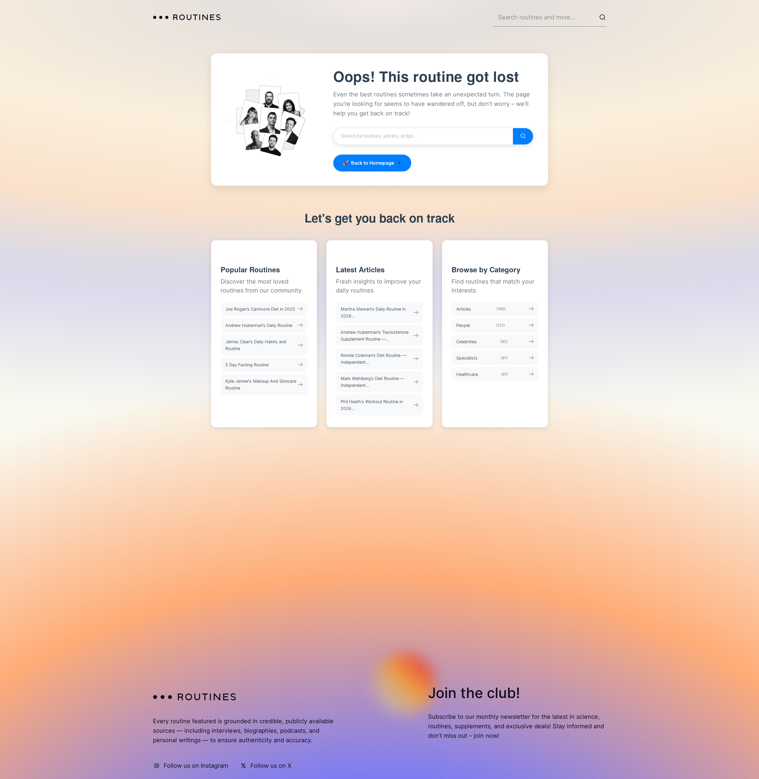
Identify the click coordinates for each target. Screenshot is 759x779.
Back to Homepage (372, 163)
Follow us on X (271, 765)
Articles (481, 308)
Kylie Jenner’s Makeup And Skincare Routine (260, 384)
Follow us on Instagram (196, 765)
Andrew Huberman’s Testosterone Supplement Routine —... (375, 335)
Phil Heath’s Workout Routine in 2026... (372, 405)
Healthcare (482, 374)
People (480, 325)
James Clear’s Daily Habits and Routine (255, 345)
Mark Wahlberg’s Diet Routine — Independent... (372, 382)
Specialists (482, 357)
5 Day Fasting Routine (247, 364)
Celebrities (482, 341)
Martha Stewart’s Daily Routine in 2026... (373, 312)
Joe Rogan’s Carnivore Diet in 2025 (260, 308)
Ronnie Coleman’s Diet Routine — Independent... (373, 359)
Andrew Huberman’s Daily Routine (258, 325)
